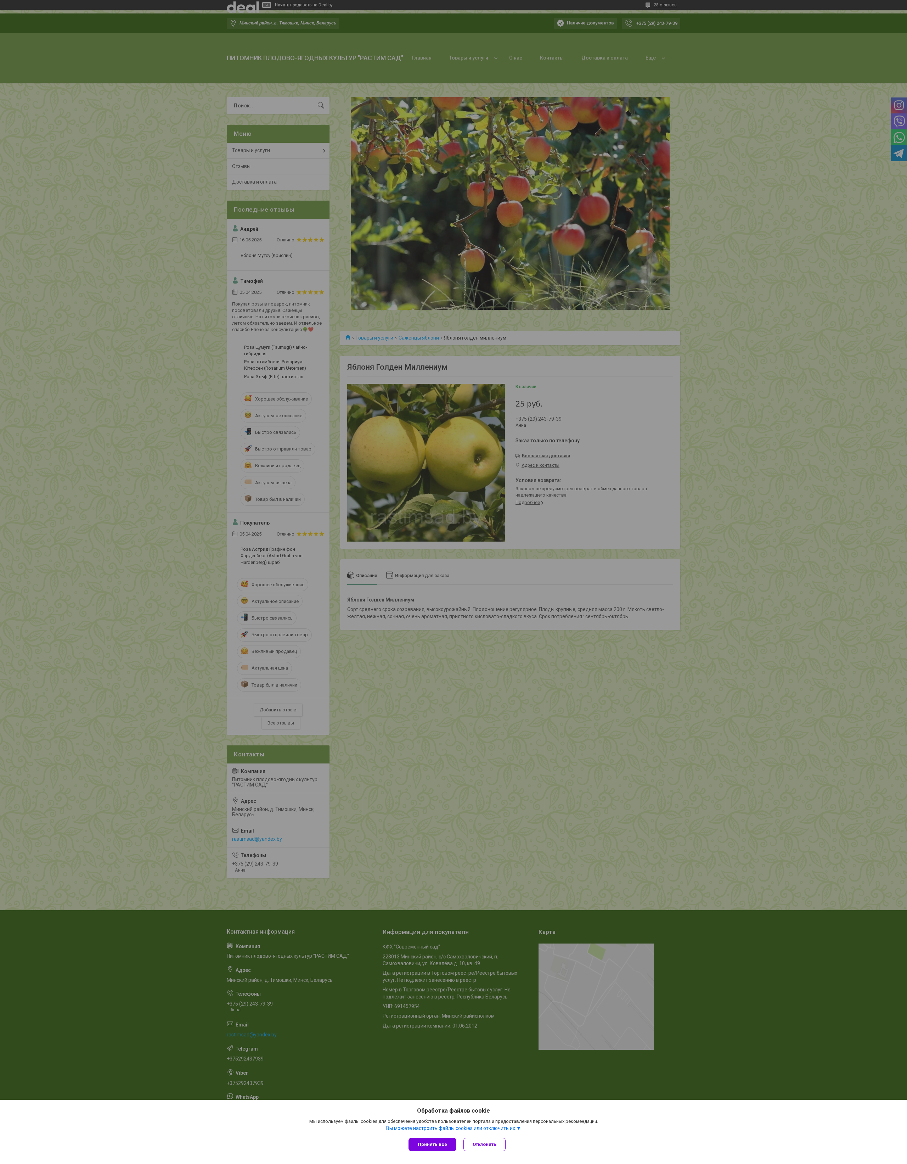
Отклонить (484, 1144)
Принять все (432, 1144)
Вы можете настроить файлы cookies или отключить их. (451, 1128)
